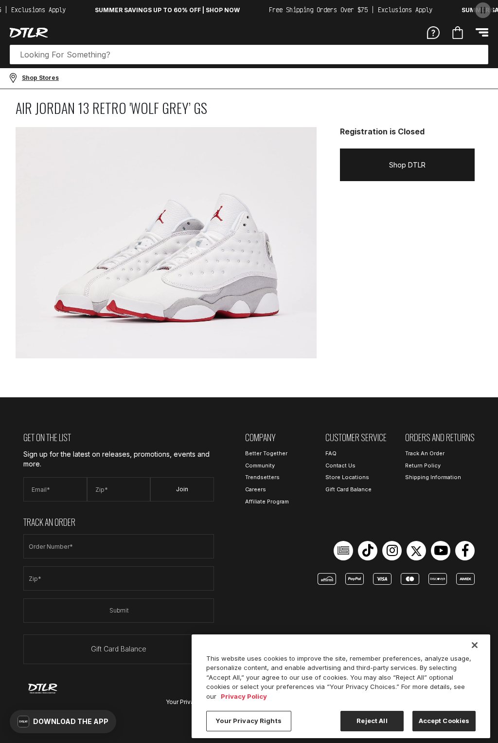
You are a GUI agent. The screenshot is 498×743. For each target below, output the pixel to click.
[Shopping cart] (457, 32)
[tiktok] (367, 550)
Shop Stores (40, 77)
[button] (63, 721)
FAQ (331, 453)
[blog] (343, 550)
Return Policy (423, 465)
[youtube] (440, 550)
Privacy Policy (244, 696)
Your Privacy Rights (248, 720)
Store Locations (347, 477)
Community (260, 465)
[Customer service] (433, 32)
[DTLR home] (29, 32)
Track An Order (425, 453)
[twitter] (416, 550)
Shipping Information (433, 477)
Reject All (371, 720)
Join (182, 489)
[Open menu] (482, 32)
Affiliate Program (267, 501)
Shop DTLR (407, 165)
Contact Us (340, 465)
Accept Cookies (444, 720)
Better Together (266, 453)
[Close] (474, 645)
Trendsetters (262, 477)
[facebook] (465, 550)
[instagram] (392, 550)
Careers (255, 489)
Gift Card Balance (118, 649)
